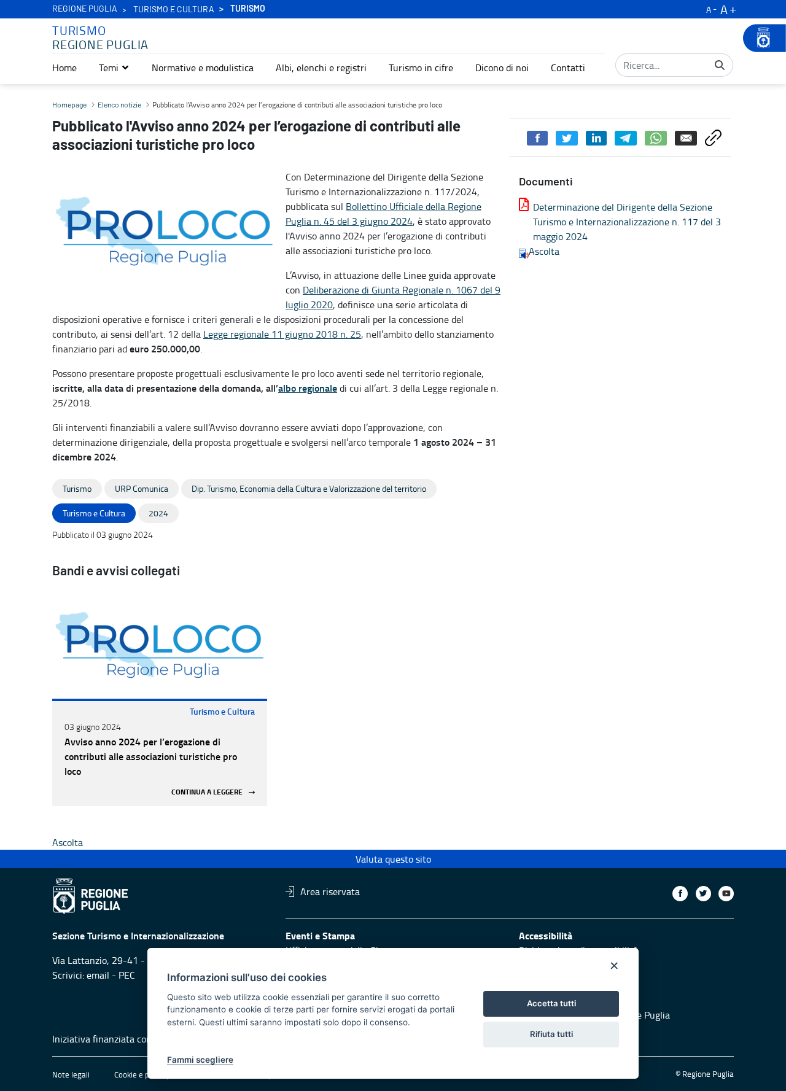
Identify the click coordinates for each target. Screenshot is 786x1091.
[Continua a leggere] (159, 646)
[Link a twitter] (703, 893)
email (98, 975)
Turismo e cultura (173, 10)
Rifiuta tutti (551, 1034)
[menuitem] (64, 67)
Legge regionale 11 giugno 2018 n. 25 (282, 334)
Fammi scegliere (200, 1060)
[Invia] (720, 65)
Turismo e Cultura (222, 711)
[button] (114, 67)
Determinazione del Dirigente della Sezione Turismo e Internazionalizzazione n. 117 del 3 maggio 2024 (627, 221)
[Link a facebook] (680, 893)
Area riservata (330, 891)
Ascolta (544, 251)
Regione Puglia (84, 9)
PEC (127, 975)
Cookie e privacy (141, 1074)
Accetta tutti (551, 1003)
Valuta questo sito (393, 859)
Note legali (71, 1074)
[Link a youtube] (726, 893)
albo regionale (307, 388)
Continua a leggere (207, 792)
